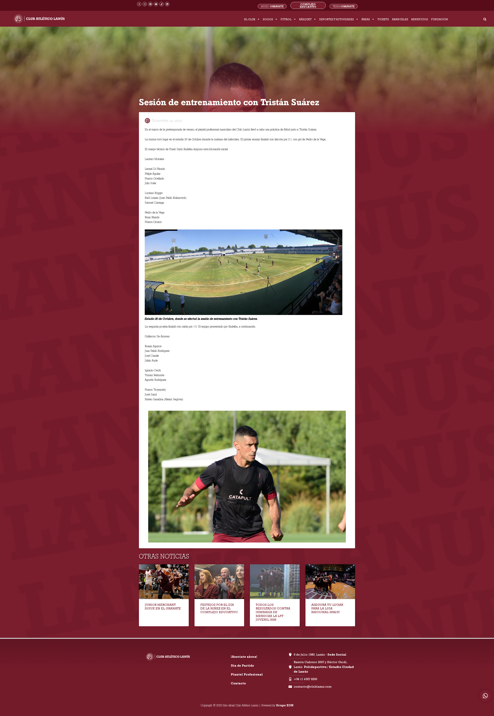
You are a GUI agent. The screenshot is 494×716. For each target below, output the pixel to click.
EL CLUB (249, 19)
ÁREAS (365, 19)
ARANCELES (400, 19)
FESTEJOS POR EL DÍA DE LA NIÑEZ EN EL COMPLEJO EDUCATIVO (219, 608)
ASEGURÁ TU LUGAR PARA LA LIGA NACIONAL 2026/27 (327, 608)
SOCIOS (268, 19)
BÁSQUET (305, 19)
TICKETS (383, 19)
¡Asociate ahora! (244, 656)
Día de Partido (242, 665)
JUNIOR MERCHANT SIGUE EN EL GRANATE (163, 606)
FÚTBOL (286, 19)
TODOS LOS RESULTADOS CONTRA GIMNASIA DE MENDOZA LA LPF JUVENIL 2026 (273, 612)
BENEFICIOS (419, 19)
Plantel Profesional (247, 674)
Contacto (238, 683)
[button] (484, 19)
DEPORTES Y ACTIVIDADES (336, 19)
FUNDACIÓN (439, 19)
